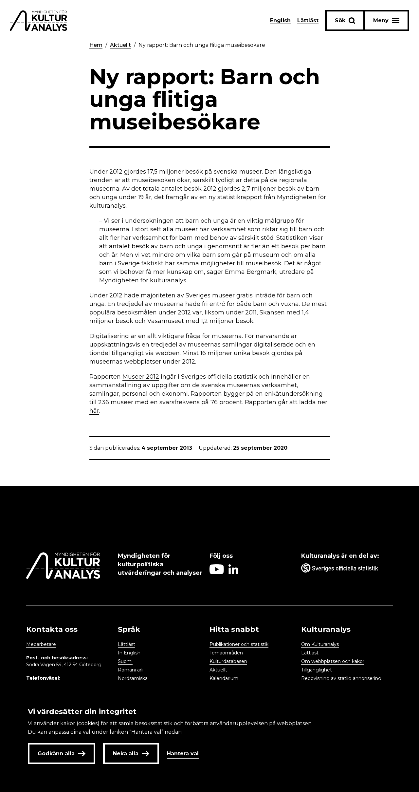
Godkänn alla (56, 753)
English (280, 20)
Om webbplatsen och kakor (332, 661)
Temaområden (226, 653)
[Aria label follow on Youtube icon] (217, 572)
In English (129, 653)
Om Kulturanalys (320, 644)
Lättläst (308, 20)
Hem (95, 45)
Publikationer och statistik (239, 644)
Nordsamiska (133, 678)
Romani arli (130, 670)
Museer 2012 (140, 376)
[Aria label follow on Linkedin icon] (233, 572)
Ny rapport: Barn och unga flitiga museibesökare (201, 45)
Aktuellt (120, 45)
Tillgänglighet (316, 670)
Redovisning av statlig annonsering (341, 678)
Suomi (125, 661)
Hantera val (183, 753)
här (94, 410)
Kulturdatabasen (228, 661)
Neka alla (125, 753)
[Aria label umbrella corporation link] (343, 569)
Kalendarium (224, 678)
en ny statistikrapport (230, 197)
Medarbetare (41, 644)
